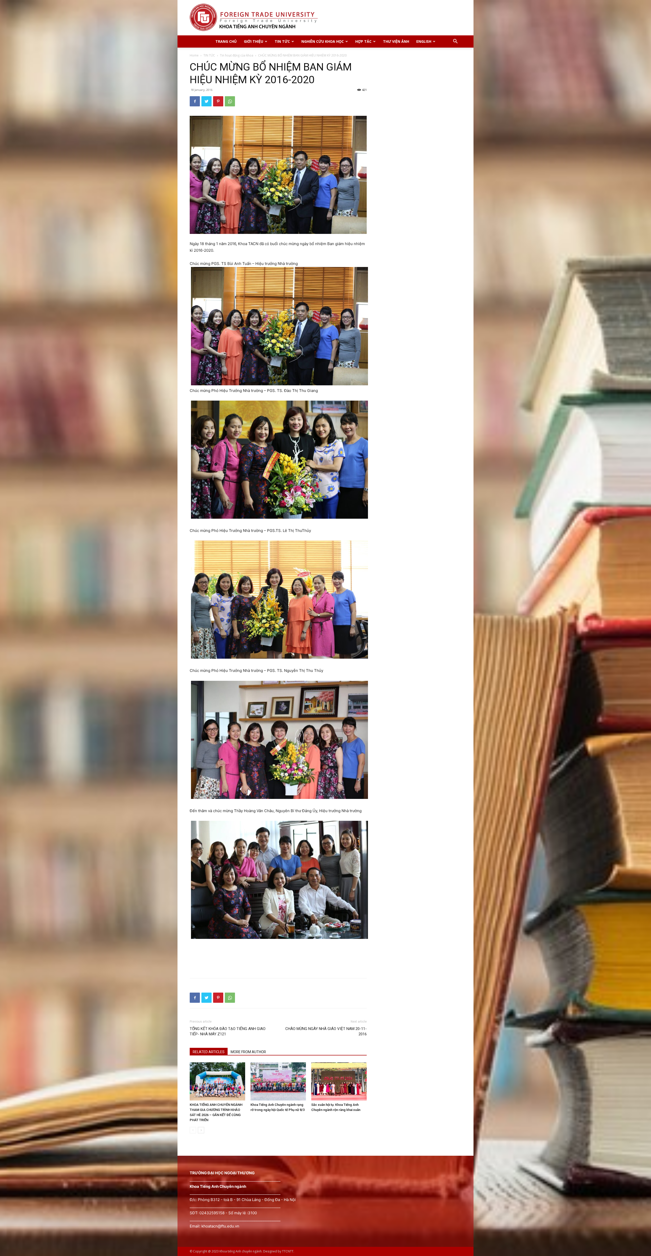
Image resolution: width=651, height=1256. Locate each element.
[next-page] (201, 1130)
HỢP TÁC (363, 41)
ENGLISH (423, 41)
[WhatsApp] (230, 101)
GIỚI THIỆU (253, 41)
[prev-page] (193, 1130)
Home (194, 55)
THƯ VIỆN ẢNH (396, 41)
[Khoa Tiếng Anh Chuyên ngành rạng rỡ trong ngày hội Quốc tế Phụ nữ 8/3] (278, 1081)
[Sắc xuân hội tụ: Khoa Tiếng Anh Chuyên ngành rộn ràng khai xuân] (339, 1081)
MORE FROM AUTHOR (248, 1052)
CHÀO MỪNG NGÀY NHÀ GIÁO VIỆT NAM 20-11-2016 (326, 1031)
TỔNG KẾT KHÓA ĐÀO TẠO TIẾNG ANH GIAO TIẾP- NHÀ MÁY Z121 (227, 1031)
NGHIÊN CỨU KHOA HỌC (322, 41)
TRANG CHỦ (226, 41)
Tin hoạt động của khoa (236, 55)
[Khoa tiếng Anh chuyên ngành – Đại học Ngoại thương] (325, 17)
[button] (455, 41)
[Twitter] (206, 101)
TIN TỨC (282, 41)
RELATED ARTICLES (209, 1052)
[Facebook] (195, 101)
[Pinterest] (218, 101)
